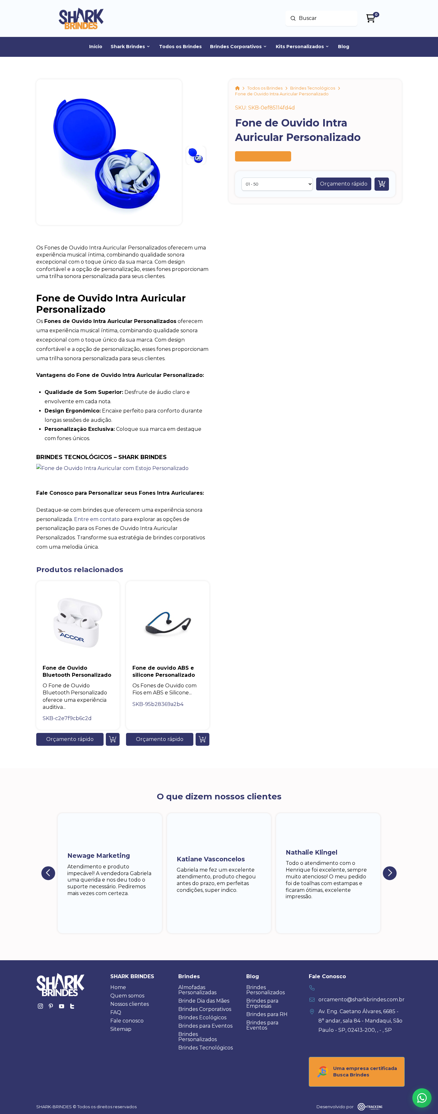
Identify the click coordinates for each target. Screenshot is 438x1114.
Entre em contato (97, 519)
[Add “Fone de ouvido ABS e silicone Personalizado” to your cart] (202, 739)
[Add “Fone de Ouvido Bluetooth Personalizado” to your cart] (113, 739)
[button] (343, 184)
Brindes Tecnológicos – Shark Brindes (101, 457)
